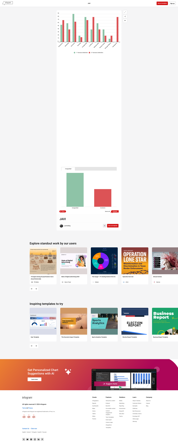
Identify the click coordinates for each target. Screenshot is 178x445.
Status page (136, 419)
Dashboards (95, 406)
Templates (108, 427)
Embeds (108, 403)
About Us (148, 400)
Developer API (136, 416)
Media (120, 400)
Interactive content (110, 400)
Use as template (162, 3)
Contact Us (25, 428)
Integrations (109, 425)
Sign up (172, 3)
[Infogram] (7, 3)
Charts (93, 411)
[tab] (68, 168)
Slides (93, 416)
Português (34, 432)
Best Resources (137, 411)
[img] (61, 33)
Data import (109, 419)
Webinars (135, 408)
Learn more (34, 379)
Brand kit (108, 406)
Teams (121, 416)
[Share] (125, 16)
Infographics (95, 400)
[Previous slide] (32, 289)
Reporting (121, 406)
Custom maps (109, 422)
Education (121, 413)
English (24, 432)
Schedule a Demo (137, 413)
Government (122, 408)
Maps (93, 408)
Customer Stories (137, 403)
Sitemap (135, 421)
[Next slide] (36, 289)
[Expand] (125, 12)
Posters (94, 419)
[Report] (125, 20)
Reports (94, 403)
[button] (81, 52)
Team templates (110, 417)
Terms (24, 408)
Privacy (30, 408)
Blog (147, 406)
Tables (94, 413)
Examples (135, 406)
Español (39, 432)
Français (44, 432)
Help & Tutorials (136, 400)
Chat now (34, 428)
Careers (148, 403)
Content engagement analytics (109, 412)
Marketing (121, 403)
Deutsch (29, 432)
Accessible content (110, 408)
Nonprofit (121, 411)
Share (63, 211)
